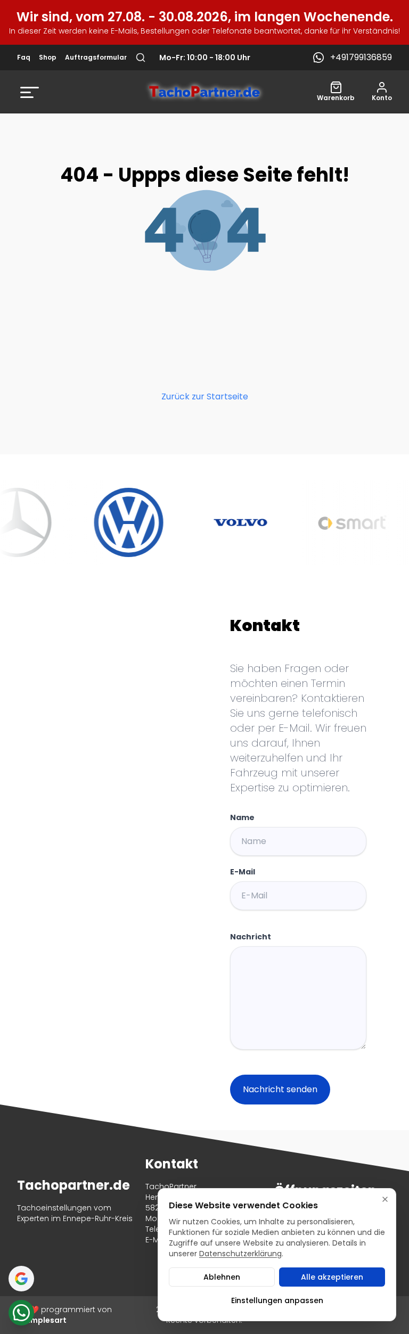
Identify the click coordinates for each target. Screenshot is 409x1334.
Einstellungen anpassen (277, 1300)
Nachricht (250, 936)
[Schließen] (385, 1199)
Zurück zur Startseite (204, 396)
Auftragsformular (96, 57)
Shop (47, 57)
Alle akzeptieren (332, 1277)
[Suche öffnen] (140, 57)
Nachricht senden (280, 1089)
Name (242, 817)
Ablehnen (221, 1277)
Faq (23, 57)
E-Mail (242, 871)
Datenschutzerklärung (240, 1253)
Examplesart (42, 1320)
